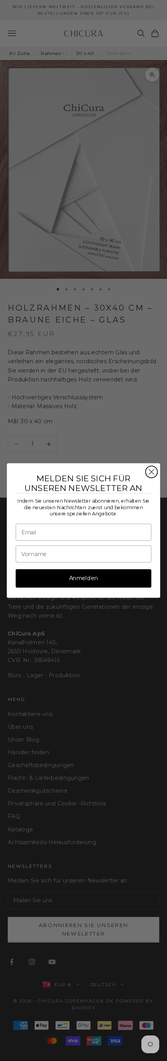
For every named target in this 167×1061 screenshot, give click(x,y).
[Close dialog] (152, 472)
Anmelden (83, 578)
